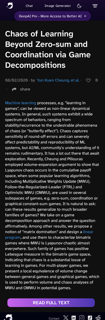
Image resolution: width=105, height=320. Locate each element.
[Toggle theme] (79, 6)
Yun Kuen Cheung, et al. (58, 80)
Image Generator (58, 6)
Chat (29, 6)
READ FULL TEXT (51, 303)
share (25, 89)
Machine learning (20, 102)
